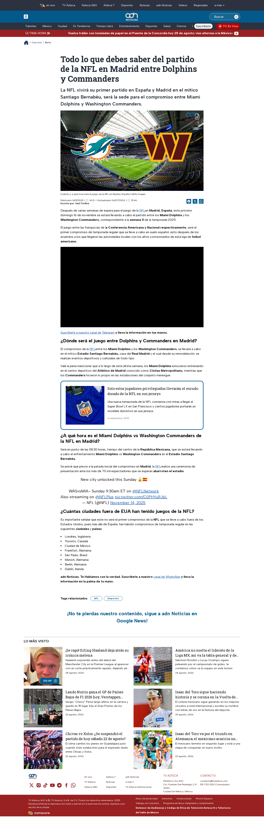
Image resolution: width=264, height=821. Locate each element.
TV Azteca (68, 5)
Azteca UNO (89, 5)
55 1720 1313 (207, 784)
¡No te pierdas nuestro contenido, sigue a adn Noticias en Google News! (132, 617)
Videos (183, 5)
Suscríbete (203, 26)
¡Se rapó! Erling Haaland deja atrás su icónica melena (97, 652)
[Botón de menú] (26, 16)
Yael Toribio (82, 203)
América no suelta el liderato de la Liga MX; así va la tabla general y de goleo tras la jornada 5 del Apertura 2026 (206, 652)
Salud (167, 26)
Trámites (30, 26)
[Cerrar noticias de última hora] (236, 33)
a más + (219, 5)
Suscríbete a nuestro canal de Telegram (87, 332)
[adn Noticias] (132, 17)
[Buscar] (236, 16)
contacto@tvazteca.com (213, 781)
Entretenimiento (129, 26)
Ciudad (62, 26)
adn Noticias (164, 5)
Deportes (127, 5)
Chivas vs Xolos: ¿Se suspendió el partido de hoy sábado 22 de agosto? (96, 736)
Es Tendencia (81, 26)
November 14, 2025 (128, 502)
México (47, 26)
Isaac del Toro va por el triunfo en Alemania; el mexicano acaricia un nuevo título (205, 736)
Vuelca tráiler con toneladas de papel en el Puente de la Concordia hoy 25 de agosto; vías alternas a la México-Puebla (136, 33)
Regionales (201, 5)
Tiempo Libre (104, 26)
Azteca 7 (109, 5)
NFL (142, 210)
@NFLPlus (104, 497)
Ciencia (181, 26)
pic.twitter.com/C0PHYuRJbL (141, 497)
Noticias (145, 5)
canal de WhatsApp (166, 577)
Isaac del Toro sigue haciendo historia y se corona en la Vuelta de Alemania (205, 694)
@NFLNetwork (145, 491)
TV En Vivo (230, 26)
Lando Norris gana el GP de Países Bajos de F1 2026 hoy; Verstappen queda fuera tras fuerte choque (94, 694)
